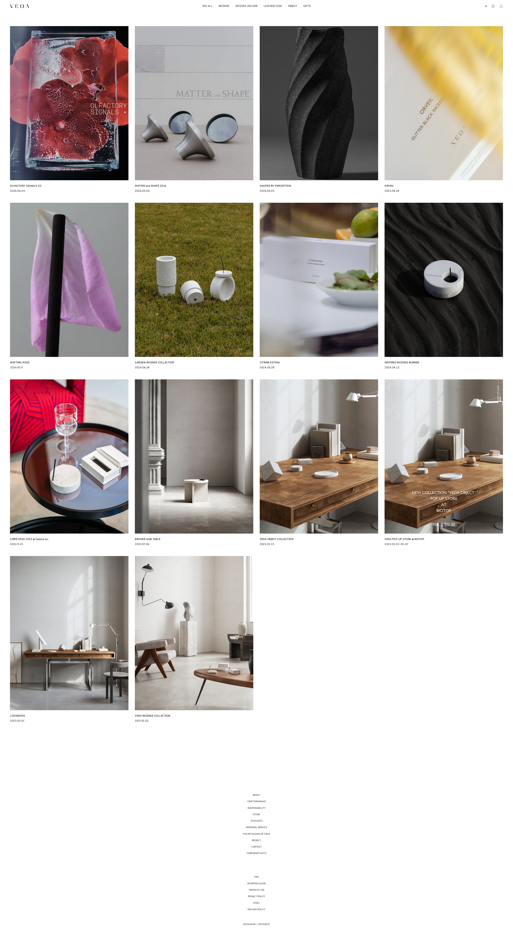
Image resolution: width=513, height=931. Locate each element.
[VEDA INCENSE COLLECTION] (194, 633)
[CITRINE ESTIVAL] (319, 280)
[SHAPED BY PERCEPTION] (319, 103)
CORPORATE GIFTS (257, 853)
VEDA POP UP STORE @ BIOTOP (404, 539)
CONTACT (256, 846)
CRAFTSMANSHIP (256, 801)
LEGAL (256, 902)
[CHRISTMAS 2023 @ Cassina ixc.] (69, 456)
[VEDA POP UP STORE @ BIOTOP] (444, 456)
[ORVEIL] (444, 103)
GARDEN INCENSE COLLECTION (154, 362)
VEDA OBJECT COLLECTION (276, 539)
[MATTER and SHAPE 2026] (194, 103)
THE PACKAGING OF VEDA (256, 833)
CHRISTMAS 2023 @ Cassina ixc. (29, 539)
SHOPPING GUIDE (256, 883)
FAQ (256, 876)
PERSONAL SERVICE (256, 827)
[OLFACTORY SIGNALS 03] (69, 103)
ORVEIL (389, 185)
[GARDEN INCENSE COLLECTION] (194, 280)
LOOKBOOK (17, 715)
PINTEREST (264, 924)
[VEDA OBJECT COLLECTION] (319, 456)
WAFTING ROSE (19, 362)
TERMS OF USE (256, 889)
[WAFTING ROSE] (69, 280)
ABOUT (257, 794)
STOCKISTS (257, 820)
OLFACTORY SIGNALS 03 (25, 185)
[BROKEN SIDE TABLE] (194, 456)
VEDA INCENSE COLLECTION (152, 715)
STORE (256, 814)
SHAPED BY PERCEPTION (275, 185)
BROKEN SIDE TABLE (148, 539)
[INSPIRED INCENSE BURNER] (444, 280)
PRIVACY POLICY (256, 896)
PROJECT (256, 840)
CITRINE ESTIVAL (270, 362)
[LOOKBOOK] (69, 633)
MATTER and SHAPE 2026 (150, 185)
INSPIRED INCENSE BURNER (402, 362)
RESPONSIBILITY (256, 808)
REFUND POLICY (256, 909)
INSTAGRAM (249, 924)
